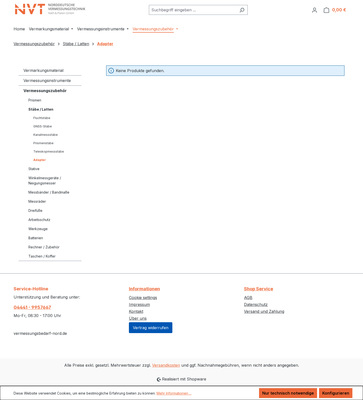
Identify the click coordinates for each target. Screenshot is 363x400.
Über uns (138, 318)
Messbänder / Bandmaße (48, 192)
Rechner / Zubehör (44, 247)
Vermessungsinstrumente (47, 80)
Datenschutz (256, 304)
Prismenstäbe (43, 143)
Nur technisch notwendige (288, 393)
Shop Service (258, 288)
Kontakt (136, 311)
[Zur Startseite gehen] (51, 9)
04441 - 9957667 (32, 307)
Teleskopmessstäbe (48, 151)
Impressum (139, 304)
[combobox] (192, 10)
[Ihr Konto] (315, 10)
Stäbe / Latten (40, 109)
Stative (34, 169)
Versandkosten (166, 365)
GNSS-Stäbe (42, 126)
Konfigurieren (335, 393)
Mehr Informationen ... (174, 393)
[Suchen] (242, 10)
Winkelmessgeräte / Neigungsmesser (44, 180)
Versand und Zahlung (264, 311)
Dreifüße (35, 210)
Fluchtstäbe (41, 118)
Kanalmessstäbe (45, 135)
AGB (248, 297)
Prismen (34, 100)
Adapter (39, 160)
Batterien (35, 238)
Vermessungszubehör (45, 90)
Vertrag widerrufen (150, 327)
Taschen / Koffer (42, 256)
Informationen (144, 288)
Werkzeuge (38, 229)
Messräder (37, 201)
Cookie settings (143, 297)
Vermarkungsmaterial (43, 70)
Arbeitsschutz (39, 220)
